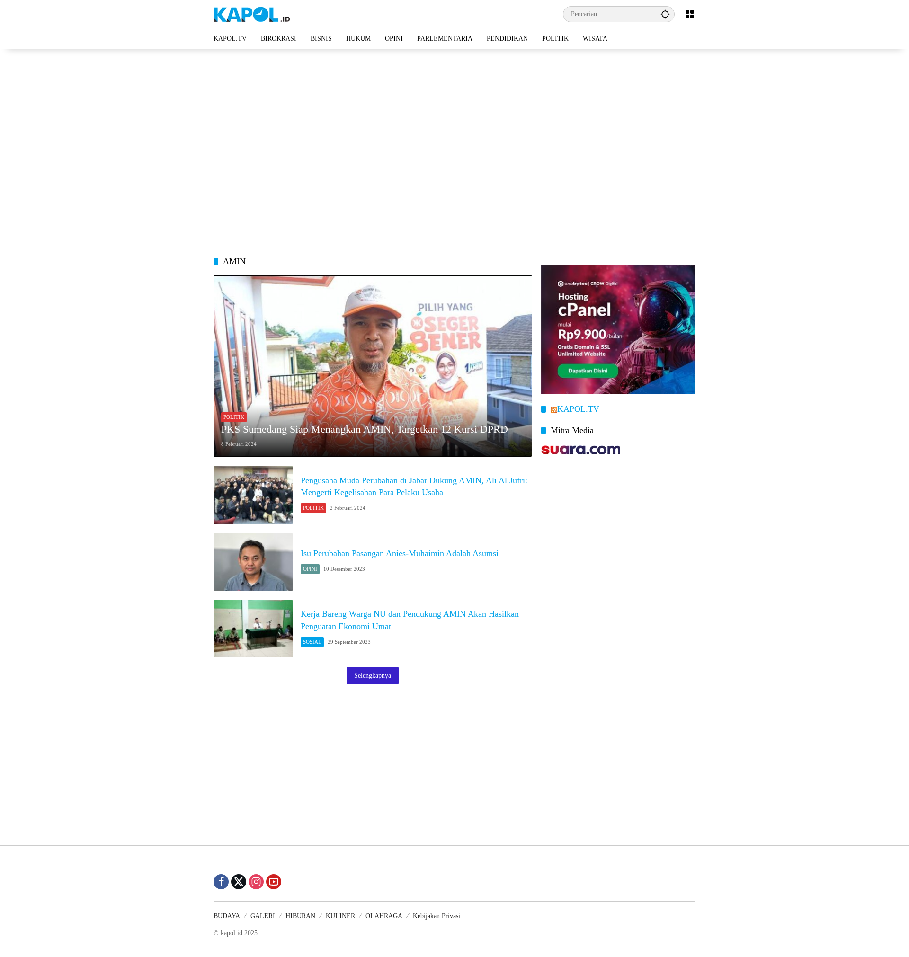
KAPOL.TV (578, 409)
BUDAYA (227, 916)
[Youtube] (273, 881)
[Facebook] (221, 881)
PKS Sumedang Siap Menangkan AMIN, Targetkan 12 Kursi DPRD (364, 429)
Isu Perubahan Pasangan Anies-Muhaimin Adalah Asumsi (400, 553)
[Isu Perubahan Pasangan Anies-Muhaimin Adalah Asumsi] (253, 562)
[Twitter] (238, 881)
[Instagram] (256, 881)
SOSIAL (312, 642)
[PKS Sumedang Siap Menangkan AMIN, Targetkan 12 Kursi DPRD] (373, 366)
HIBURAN (300, 916)
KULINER (340, 916)
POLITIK (233, 417)
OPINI (310, 569)
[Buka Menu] (689, 14)
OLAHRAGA (383, 916)
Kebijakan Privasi (436, 916)
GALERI (262, 916)
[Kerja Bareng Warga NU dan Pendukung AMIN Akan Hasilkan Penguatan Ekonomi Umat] (253, 628)
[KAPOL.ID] (252, 13)
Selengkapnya (372, 675)
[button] (665, 14)
